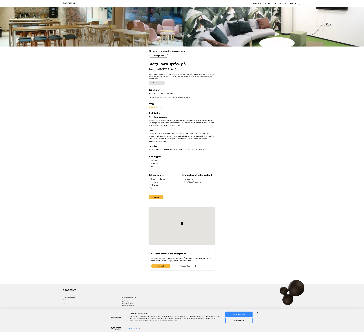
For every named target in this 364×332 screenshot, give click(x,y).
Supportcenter (126, 300)
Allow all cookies (239, 314)
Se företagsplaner (184, 266)
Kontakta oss (292, 3)
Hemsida (156, 197)
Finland (155, 51)
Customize (238, 320)
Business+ (157, 83)
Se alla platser (158, 56)
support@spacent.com (129, 297)
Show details (133, 328)
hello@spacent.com (69, 297)
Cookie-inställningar (128, 305)
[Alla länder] (150, 51)
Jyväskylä (164, 51)
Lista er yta (267, 3)
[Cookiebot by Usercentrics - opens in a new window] (116, 328)
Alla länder (66, 302)
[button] (182, 224)
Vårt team (65, 300)
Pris (275, 3)
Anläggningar (256, 3)
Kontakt (65, 303)
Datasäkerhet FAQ (127, 303)
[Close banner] (257, 312)
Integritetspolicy (127, 302)
